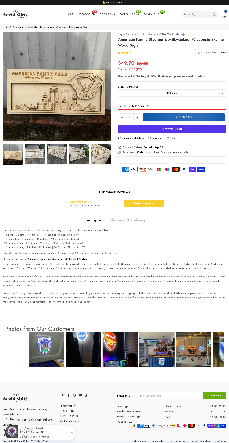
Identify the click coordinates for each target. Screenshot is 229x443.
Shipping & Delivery (127, 220)
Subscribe (214, 395)
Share (174, 138)
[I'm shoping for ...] (214, 14)
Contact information (200, 441)
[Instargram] (74, 395)
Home (6, 26)
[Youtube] (80, 395)
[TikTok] (86, 395)
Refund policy (139, 441)
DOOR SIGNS (107, 14)
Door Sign (122, 406)
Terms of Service (69, 416)
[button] (124, 52)
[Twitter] (63, 395)
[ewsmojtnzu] (15, 14)
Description (94, 220)
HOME (69, 14)
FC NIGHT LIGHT (153, 13)
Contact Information (70, 421)
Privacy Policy (67, 406)
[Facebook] (69, 395)
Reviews (64, 426)
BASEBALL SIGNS (129, 13)
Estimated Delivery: (133, 147)
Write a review (143, 203)
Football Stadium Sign (128, 416)
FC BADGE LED (86, 13)
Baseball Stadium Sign (128, 411)
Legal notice (220, 441)
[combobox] (200, 14)
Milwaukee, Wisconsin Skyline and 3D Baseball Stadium (57, 259)
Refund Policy (67, 411)
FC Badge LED (125, 422)
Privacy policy (157, 441)
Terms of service (177, 441)
